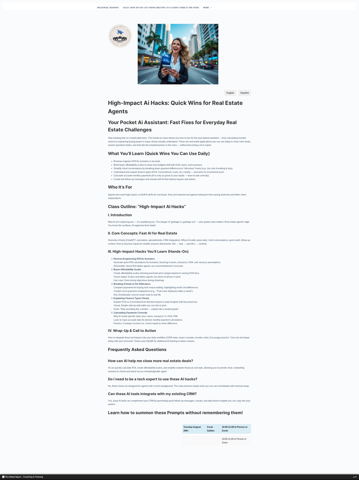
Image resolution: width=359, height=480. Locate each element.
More (206, 8)
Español (245, 93)
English (230, 93)
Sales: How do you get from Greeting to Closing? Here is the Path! (161, 8)
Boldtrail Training (108, 8)
